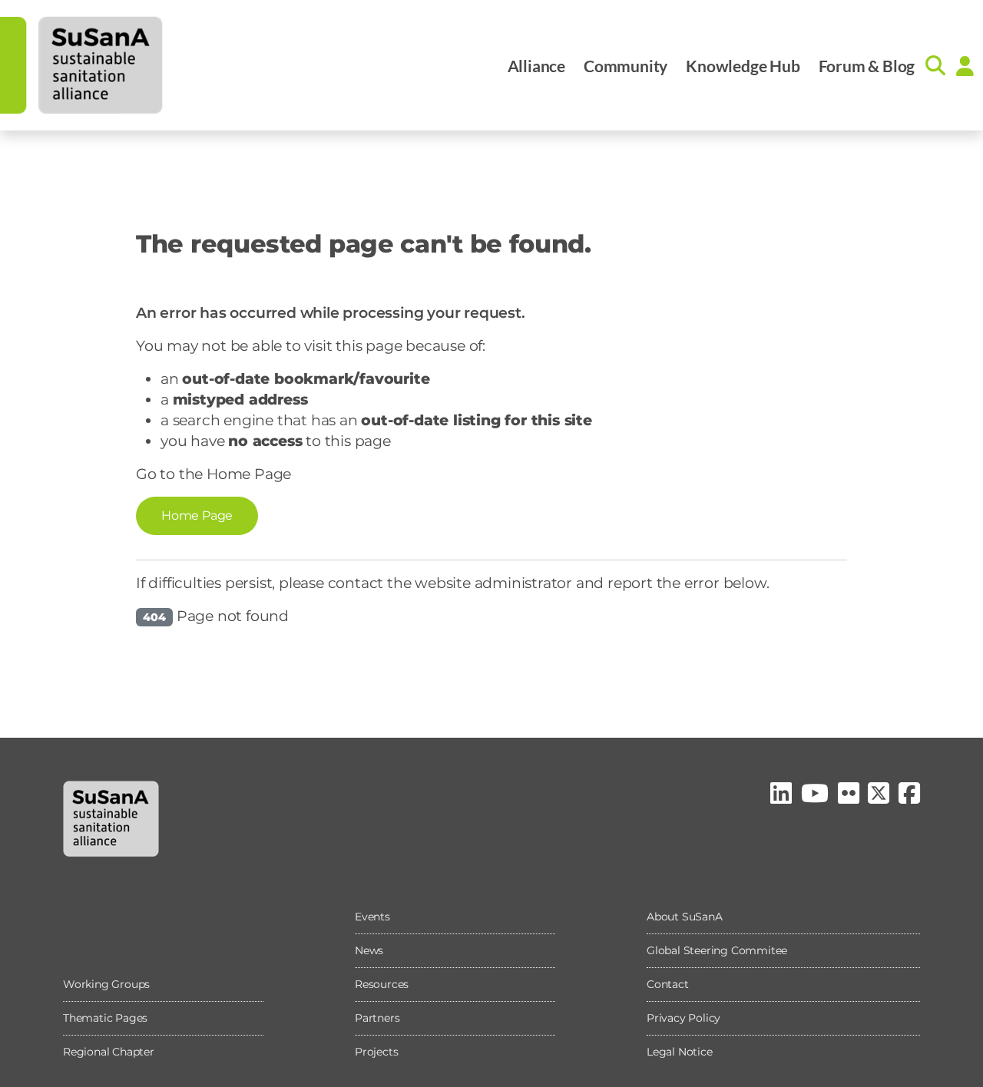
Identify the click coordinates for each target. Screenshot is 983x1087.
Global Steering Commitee (717, 950)
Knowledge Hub (742, 65)
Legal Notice (680, 1052)
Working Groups (106, 984)
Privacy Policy (683, 1018)
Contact (668, 984)
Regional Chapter (108, 1052)
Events (372, 916)
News (369, 950)
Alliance (536, 65)
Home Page (197, 515)
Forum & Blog (867, 65)
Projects (376, 1052)
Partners (377, 1018)
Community (625, 65)
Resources (382, 984)
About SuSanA (685, 916)
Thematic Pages (105, 1018)
